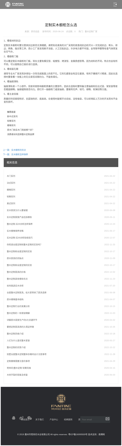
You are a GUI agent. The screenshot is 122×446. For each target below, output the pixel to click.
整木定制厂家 (91, 31)
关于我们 (39, 419)
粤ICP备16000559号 (77, 434)
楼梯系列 (11, 125)
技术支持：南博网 (96, 434)
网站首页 (25, 419)
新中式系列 (12, 116)
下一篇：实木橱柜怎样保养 (15, 154)
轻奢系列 (11, 121)
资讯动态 (35, 31)
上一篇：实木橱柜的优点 (14, 150)
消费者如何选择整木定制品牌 (20, 134)
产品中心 (54, 419)
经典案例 (68, 419)
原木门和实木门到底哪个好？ (20, 130)
